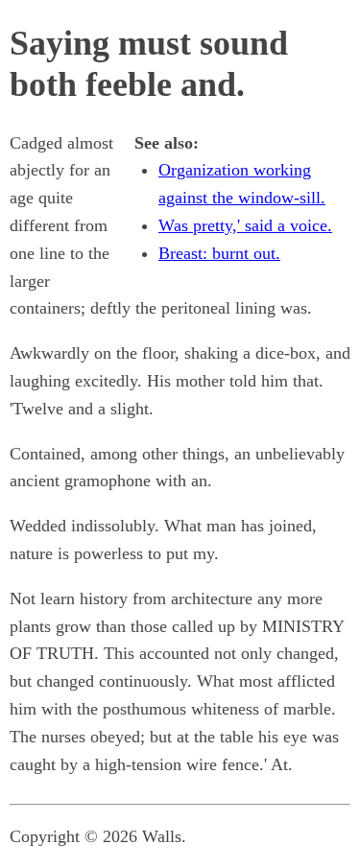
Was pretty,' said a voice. (245, 225)
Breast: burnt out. (219, 253)
